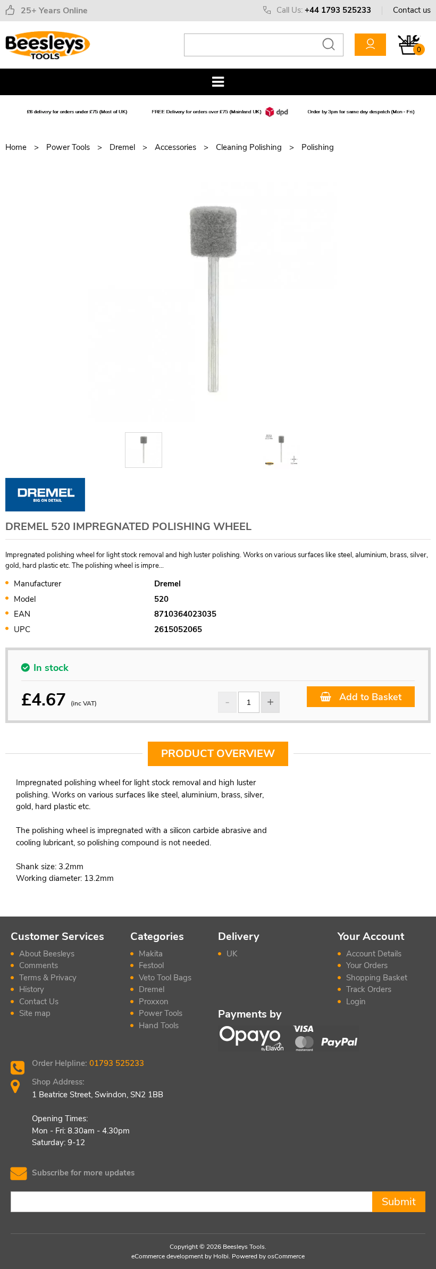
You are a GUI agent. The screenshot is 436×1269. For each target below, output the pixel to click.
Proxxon (154, 1001)
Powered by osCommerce (268, 1256)
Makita (151, 953)
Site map (35, 1013)
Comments (38, 965)
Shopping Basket (376, 977)
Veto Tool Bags (165, 977)
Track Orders (368, 989)
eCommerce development (167, 1256)
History (31, 989)
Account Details (373, 953)
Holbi (221, 1256)
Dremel (151, 989)
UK (232, 953)
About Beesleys (46, 953)
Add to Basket (369, 697)
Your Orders (367, 965)
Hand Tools (159, 1025)
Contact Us (38, 1001)
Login (356, 1001)
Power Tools (160, 1013)
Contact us (412, 10)
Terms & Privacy (48, 977)
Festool (151, 965)
